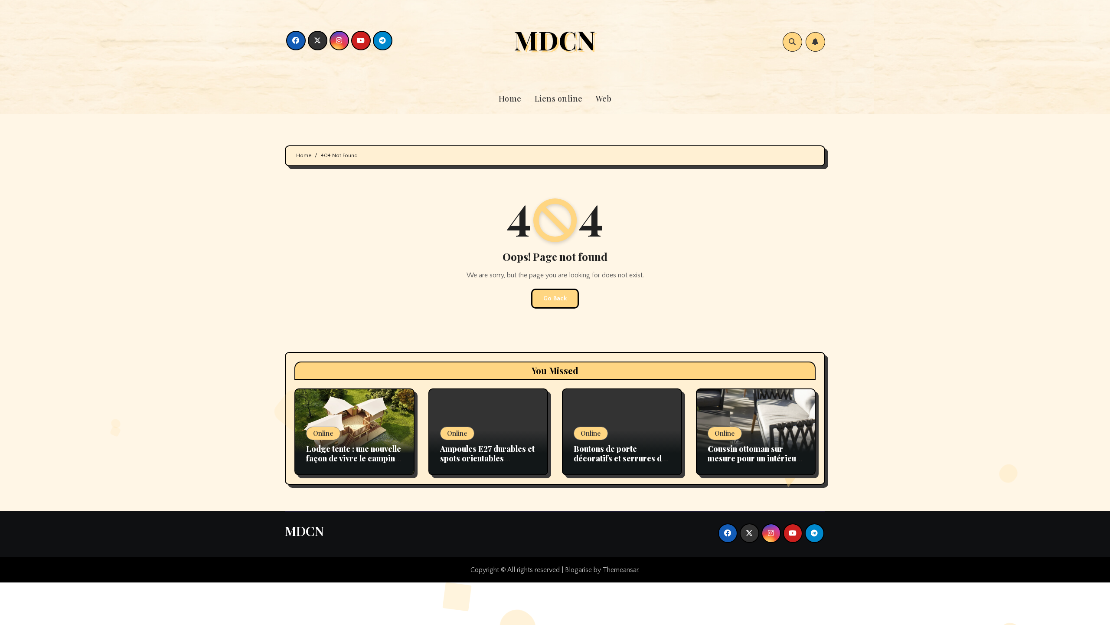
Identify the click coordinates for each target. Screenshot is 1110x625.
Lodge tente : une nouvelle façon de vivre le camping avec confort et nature (353, 458)
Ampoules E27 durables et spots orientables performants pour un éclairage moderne (487, 463)
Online (323, 433)
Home (510, 98)
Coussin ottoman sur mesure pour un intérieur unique (754, 458)
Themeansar (620, 570)
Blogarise (578, 570)
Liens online (559, 98)
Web (604, 98)
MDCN (555, 39)
